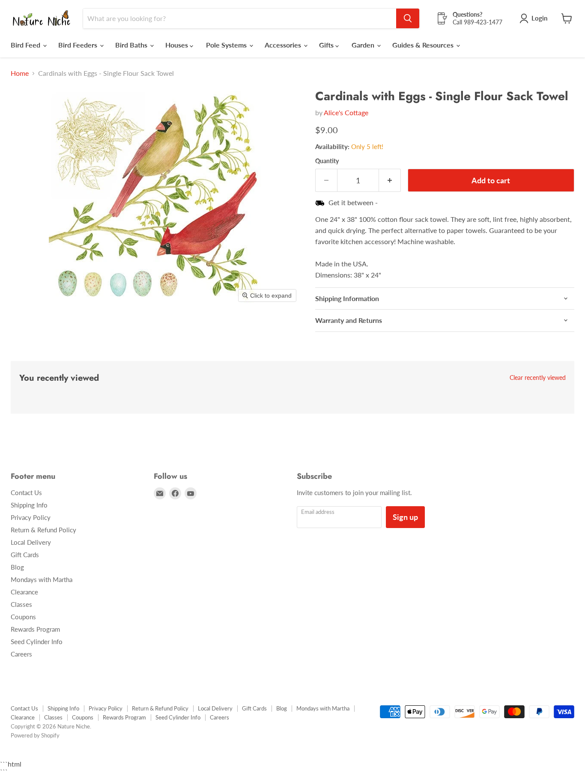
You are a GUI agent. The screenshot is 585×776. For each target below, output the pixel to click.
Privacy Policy (31, 517)
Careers (21, 654)
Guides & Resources (423, 45)
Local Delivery (31, 542)
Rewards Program (35, 629)
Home (20, 73)
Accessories (284, 45)
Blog (17, 567)
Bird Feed (26, 45)
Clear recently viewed (538, 377)
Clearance (24, 592)
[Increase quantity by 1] (390, 180)
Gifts (327, 45)
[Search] (407, 18)
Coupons (23, 617)
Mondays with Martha (41, 579)
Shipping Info (29, 505)
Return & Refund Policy (43, 530)
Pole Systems (227, 45)
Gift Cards (25, 554)
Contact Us (26, 492)
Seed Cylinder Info (37, 641)
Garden (364, 45)
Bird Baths (132, 45)
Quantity (327, 161)
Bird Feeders (78, 45)
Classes (21, 604)
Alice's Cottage (346, 112)
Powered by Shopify (35, 735)
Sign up (405, 517)
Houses (177, 45)
